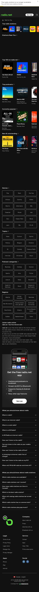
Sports (31, 236)
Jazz (31, 212)
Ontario (19, 310)
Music (31, 255)
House (19, 212)
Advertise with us (27, 527)
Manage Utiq (6, 549)
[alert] (19, 3)
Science (31, 267)
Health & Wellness (7, 286)
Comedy (19, 249)
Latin (7, 225)
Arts (19, 273)
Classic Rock (19, 219)
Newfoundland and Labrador (19, 303)
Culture (19, 236)
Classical (7, 212)
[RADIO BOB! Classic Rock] (19, 29)
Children (31, 243)
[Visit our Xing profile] (27, 562)
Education (31, 279)
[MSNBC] (12, 29)
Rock (19, 193)
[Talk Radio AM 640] (5, 29)
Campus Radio (31, 249)
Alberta (8, 297)
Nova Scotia (7, 310)
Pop (8, 193)
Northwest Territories (31, 303)
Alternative (19, 206)
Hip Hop (31, 193)
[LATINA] (33, 29)
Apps (23, 542)
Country (19, 199)
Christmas (19, 255)
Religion (19, 243)
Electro (8, 206)
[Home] (3, 20)
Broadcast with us (27, 530)
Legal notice (6, 546)
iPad (4, 565)
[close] (37, 1)
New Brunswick (7, 303)
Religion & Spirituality (31, 286)
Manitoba (31, 297)
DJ (7, 249)
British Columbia (19, 297)
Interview (7, 255)
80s (31, 206)
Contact (24, 539)
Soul (7, 219)
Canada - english (21, 577)
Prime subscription (27, 549)
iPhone (5, 562)
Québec (8, 316)
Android (5, 568)
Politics (8, 243)
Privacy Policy (7, 542)
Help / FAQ (25, 546)
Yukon (31, 316)
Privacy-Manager (7, 552)
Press (24, 523)
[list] (19, 29)
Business (7, 267)
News (7, 236)
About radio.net (26, 520)
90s (19, 225)
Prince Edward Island (31, 310)
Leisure (8, 279)
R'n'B (31, 225)
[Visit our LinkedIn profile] (23, 562)
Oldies (31, 199)
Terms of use (6, 539)
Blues (31, 219)
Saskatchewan (19, 316)
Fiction (31, 273)
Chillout (7, 199)
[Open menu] (37, 15)
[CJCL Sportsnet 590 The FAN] (26, 29)
